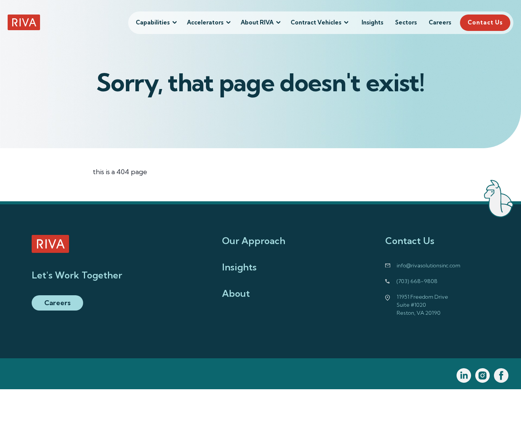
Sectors (406, 22)
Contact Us (485, 22)
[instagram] (482, 375)
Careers (440, 22)
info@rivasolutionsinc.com (428, 265)
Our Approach (253, 240)
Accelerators (205, 22)
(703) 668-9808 (417, 281)
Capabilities (153, 22)
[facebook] (501, 375)
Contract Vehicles (316, 22)
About (236, 293)
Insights (372, 22)
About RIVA (257, 22)
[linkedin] (464, 375)
